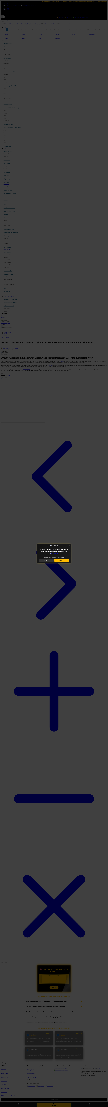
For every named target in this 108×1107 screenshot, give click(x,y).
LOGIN (46, 560)
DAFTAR (61, 560)
